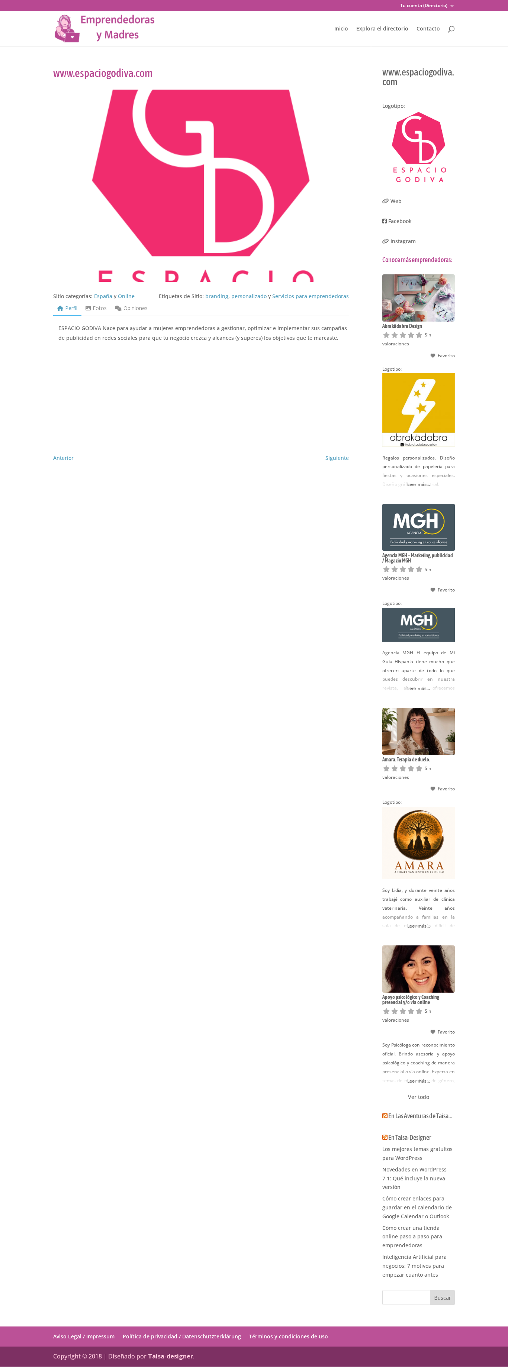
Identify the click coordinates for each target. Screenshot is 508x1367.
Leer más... (418, 484)
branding (216, 296)
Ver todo (418, 1096)
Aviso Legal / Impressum (84, 1336)
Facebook (400, 221)
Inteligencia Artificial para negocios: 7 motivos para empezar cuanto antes (414, 1265)
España (103, 296)
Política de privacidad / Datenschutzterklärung (182, 1336)
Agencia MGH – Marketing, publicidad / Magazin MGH (417, 558)
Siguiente (337, 457)
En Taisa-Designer (409, 1137)
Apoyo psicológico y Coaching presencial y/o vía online (410, 999)
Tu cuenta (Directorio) (423, 6)
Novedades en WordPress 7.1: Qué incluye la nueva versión (414, 1178)
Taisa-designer (170, 1356)
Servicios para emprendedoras (310, 296)
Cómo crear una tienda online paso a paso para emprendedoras (412, 1236)
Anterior (63, 457)
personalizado (249, 296)
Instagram (403, 241)
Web (396, 200)
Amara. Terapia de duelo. (406, 760)
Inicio (341, 29)
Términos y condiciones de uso (288, 1336)
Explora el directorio (382, 29)
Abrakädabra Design (402, 326)
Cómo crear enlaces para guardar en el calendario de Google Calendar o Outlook (417, 1207)
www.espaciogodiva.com (418, 77)
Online (126, 296)
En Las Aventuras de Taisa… (420, 1116)
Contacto (428, 29)
